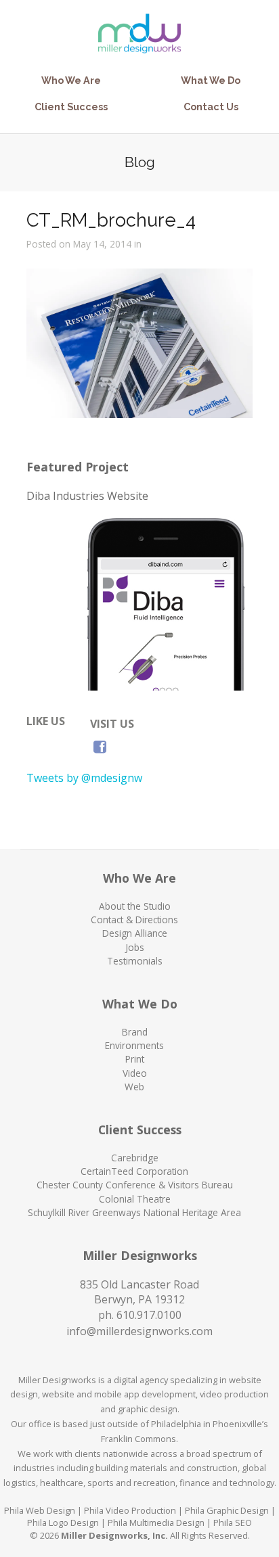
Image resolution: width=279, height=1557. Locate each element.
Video (135, 1073)
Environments (134, 1045)
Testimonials (135, 960)
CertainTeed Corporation (134, 1171)
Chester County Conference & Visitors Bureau (135, 1184)
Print (134, 1058)
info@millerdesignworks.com (139, 1331)
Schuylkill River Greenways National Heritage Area (134, 1212)
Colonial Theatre (135, 1198)
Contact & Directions (134, 919)
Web (134, 1086)
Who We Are (71, 80)
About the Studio (135, 906)
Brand (135, 1031)
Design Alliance (134, 933)
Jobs (134, 947)
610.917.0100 (148, 1314)
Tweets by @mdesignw (84, 777)
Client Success (71, 106)
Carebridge (134, 1157)
